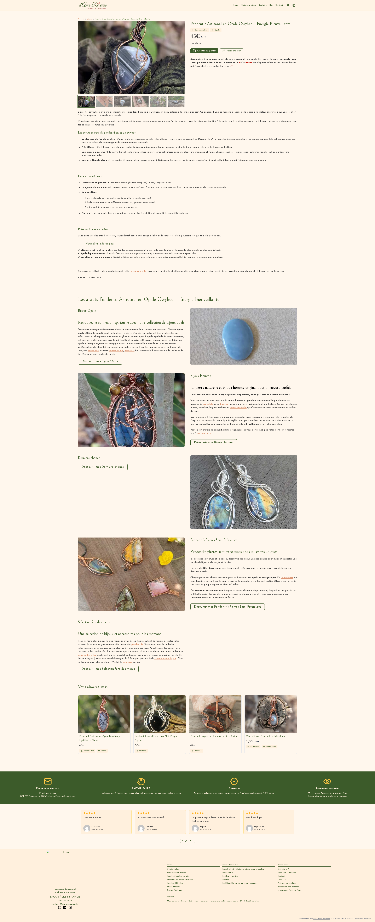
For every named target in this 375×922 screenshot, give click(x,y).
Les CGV (282, 880)
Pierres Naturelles (230, 864)
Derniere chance (174, 869)
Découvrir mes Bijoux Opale (100, 361)
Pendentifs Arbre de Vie (178, 876)
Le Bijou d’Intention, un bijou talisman (239, 883)
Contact (279, 5)
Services (170, 896)
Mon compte (173, 901)
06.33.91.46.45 (65, 901)
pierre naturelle (238, 407)
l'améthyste (287, 578)
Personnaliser (234, 51)
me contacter (204, 433)
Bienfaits (263, 5)
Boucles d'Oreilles (175, 883)
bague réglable (138, 271)
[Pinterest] (64, 907)
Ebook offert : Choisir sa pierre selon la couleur (243, 869)
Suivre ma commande (198, 901)
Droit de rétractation (249, 901)
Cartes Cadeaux (174, 890)
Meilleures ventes (230, 876)
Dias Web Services (321, 919)
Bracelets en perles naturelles (180, 880)
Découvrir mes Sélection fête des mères (108, 669)
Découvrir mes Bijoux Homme (213, 442)
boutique (127, 662)
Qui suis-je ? (283, 869)
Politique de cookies (287, 883)
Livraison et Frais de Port (289, 890)
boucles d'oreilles (87, 655)
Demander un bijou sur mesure (224, 901)
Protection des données (288, 887)
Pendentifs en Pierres (176, 873)
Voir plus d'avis (187, 841)
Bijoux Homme (173, 887)
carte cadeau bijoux (165, 658)
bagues (224, 404)
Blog (271, 5)
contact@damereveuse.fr (65, 904)
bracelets (129, 351)
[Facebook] (70, 907)
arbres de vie (116, 351)
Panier (184, 901)
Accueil (81, 19)
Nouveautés (227, 873)
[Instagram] (59, 907)
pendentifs (93, 351)
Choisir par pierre (248, 5)
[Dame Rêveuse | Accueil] (93, 5)
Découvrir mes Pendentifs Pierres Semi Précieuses (227, 606)
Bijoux (235, 5)
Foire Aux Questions (287, 873)
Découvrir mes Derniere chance (103, 467)
